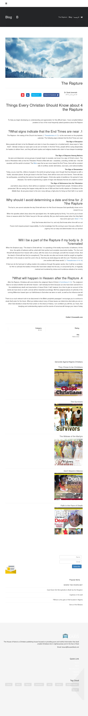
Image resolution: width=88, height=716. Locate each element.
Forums (76, 675)
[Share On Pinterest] (22, 95)
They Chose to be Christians (70, 367)
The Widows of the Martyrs (71, 436)
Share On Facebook (50, 95)
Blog (70, 17)
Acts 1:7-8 (78, 219)
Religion (59, 684)
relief (49, 684)
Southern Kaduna (72, 684)
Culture (9, 684)
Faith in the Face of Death (72, 505)
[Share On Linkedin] (28, 95)
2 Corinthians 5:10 (65, 282)
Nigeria (28, 684)
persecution (39, 684)
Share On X (35, 95)
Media (18, 684)
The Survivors (77, 402)
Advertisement (74, 669)
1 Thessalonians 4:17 (50, 135)
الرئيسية (76, 17)
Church (75, 690)
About (77, 666)
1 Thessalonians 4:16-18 (73, 260)
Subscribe (76, 566)
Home (77, 663)
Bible (35, 163)
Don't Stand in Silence (73, 471)
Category (76, 672)
